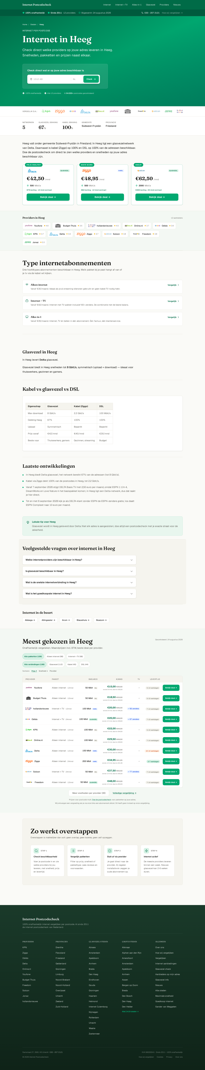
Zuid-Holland (62, 1006)
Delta (36, 750)
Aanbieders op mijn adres (167, 974)
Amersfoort (127, 958)
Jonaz (25, 996)
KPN (35, 729)
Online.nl (38, 740)
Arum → (66, 620)
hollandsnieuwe (41, 708)
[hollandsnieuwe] (181, 111)
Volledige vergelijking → (124, 793)
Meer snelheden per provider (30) (88, 793)
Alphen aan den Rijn (131, 952)
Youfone (38, 687)
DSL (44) (84, 664)
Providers (164, 4)
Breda (91, 969)
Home (24, 24)
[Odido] (73, 111)
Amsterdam (94, 952)
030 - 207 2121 (151, 12)
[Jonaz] (168, 111)
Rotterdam (94, 1017)
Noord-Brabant (63, 979)
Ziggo (37, 761)
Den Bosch (127, 996)
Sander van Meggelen (165, 1006)
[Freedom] (142, 111)
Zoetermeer (94, 1033)
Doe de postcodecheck (101, 799)
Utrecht (59, 996)
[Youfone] (114, 111)
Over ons (159, 947)
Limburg (60, 974)
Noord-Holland (63, 985)
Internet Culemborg (98, 1006)
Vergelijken (160, 958)
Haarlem (93, 996)
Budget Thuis (39, 698)
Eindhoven (94, 979)
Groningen (61, 969)
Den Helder (127, 1006)
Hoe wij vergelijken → (172, 12)
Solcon (36, 771)
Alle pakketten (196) (33, 656)
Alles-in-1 (137, 4)
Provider (53, 671)
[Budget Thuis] (128, 111)
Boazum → (101, 620)
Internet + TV (121, 4)
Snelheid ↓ (43, 671)
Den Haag (93, 974)
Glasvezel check (163, 969)
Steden (33, 24)
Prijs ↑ (34, 671)
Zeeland (59, 1001)
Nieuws (177, 4)
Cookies (160, 1057)
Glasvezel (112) (56, 664)
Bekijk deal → (48, 197)
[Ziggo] (60, 111)
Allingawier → (48, 620)
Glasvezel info (162, 979)
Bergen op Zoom (130, 985)
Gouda (92, 985)
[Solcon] (156, 111)
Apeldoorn (94, 958)
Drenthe (59, 947)
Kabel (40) (72, 664)
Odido (35, 719)
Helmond (93, 1001)
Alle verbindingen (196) (34, 664)
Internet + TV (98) (75, 656)
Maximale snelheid (164, 996)
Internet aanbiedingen (166, 963)
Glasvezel (150, 4)
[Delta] (85, 111)
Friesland (60, 958)
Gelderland (61, 963)
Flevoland (60, 952)
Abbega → (30, 620)
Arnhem (92, 963)
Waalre (92, 1028)
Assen (125, 979)
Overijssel (60, 990)
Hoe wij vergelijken (164, 952)
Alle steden (160, 990)
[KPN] (46, 111)
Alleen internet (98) (55, 656)
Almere (92, 947)
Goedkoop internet (164, 1001)
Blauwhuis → (83, 620)
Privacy (169, 1057)
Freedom (39, 782)
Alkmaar (126, 947)
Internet (107, 4)
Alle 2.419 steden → (130, 1011)
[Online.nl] (100, 111)
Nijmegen (93, 1012)
